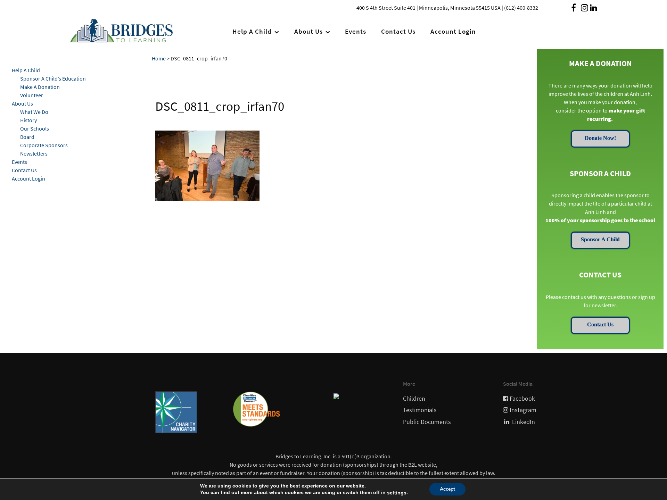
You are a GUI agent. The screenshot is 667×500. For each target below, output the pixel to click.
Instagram (523, 410)
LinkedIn (523, 422)
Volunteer (31, 95)
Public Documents (427, 422)
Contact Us (24, 170)
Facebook (522, 398)
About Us (22, 103)
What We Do (34, 111)
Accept (447, 489)
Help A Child (26, 70)
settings (396, 492)
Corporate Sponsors (44, 145)
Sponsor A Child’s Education (53, 78)
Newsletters (34, 153)
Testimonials (420, 410)
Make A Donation (40, 86)
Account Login (28, 178)
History (28, 120)
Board (27, 136)
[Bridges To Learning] (125, 29)
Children (414, 398)
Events (19, 161)
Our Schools (34, 128)
